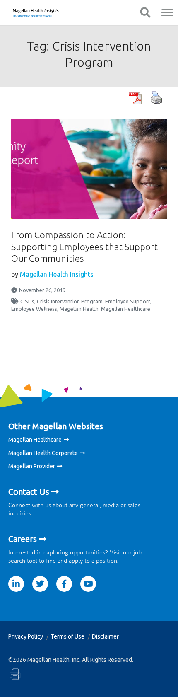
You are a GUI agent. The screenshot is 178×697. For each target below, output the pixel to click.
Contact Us (28, 491)
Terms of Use (67, 636)
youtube (88, 584)
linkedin (16, 584)
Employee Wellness (34, 309)
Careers (22, 539)
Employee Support (127, 301)
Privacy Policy (25, 636)
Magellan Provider (31, 466)
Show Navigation (145, 12)
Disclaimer (105, 636)
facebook (64, 584)
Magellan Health (79, 309)
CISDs (27, 301)
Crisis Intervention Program (70, 301)
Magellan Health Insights (57, 274)
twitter (40, 584)
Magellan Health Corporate (43, 453)
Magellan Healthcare (125, 309)
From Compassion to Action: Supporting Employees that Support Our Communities (84, 247)
